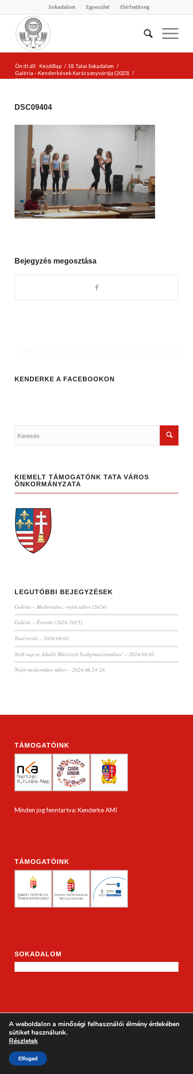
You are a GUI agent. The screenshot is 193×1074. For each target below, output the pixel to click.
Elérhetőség (134, 7)
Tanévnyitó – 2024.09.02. (42, 638)
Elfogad (27, 1058)
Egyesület (98, 7)
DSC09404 (33, 107)
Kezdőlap (50, 66)
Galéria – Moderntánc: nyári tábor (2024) (61, 606)
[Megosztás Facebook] (96, 287)
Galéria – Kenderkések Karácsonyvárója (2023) (72, 73)
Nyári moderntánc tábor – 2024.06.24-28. (60, 669)
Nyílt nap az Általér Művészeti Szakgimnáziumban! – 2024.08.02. (85, 654)
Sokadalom (62, 7)
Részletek (23, 1041)
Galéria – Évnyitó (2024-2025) (48, 622)
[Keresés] (143, 33)
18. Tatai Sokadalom (91, 66)
